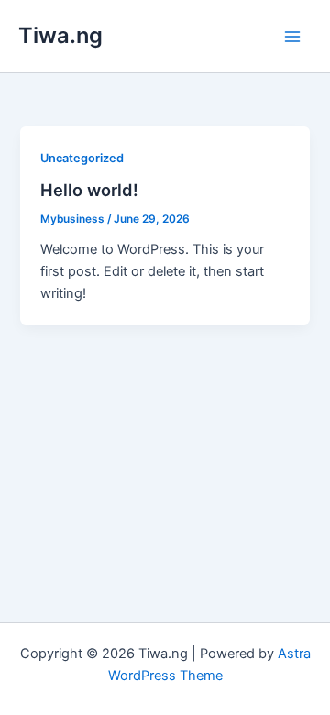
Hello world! (89, 190)
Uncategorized (82, 158)
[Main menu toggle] (292, 36)
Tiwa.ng (60, 35)
